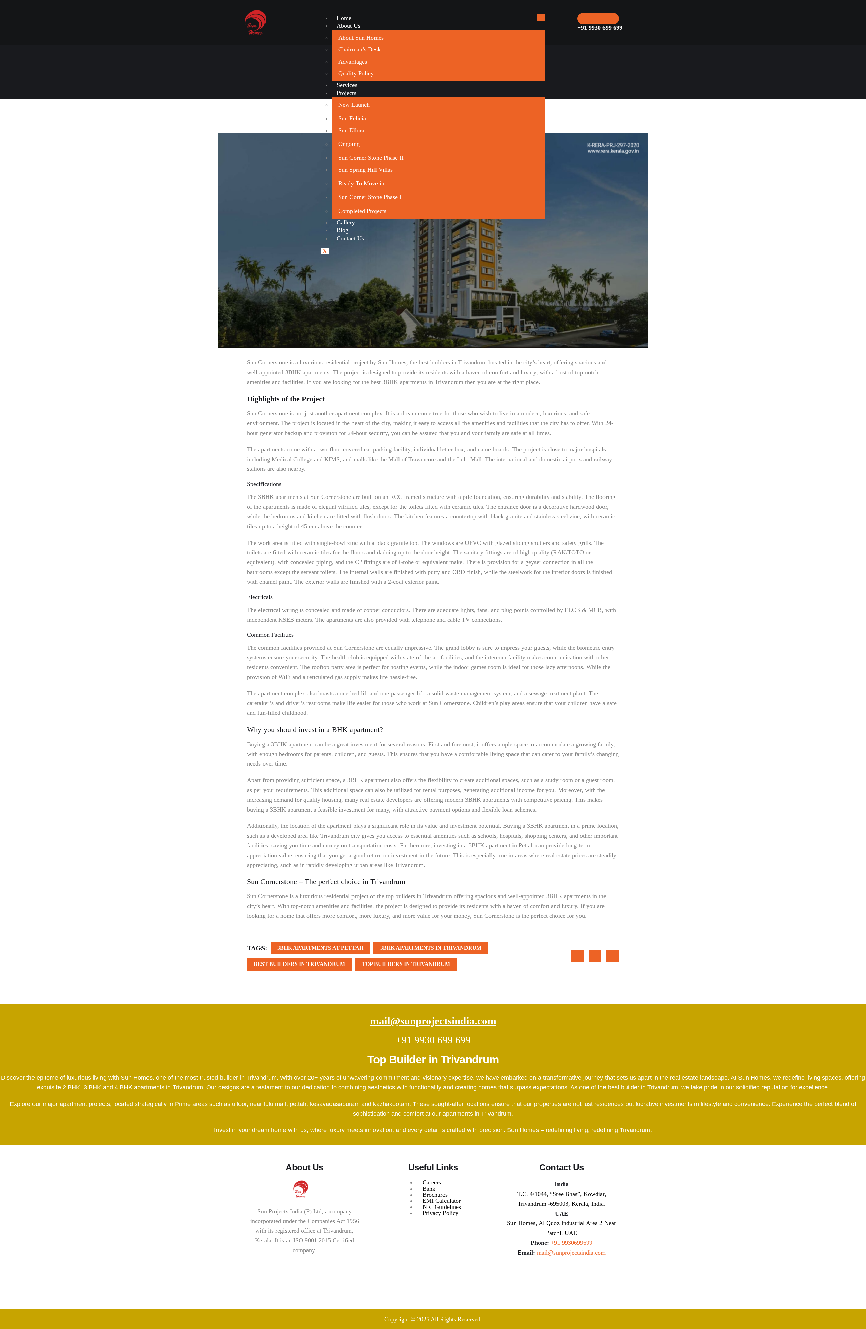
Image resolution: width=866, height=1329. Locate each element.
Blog (342, 230)
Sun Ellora (351, 130)
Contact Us (350, 238)
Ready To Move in (361, 183)
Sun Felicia (352, 118)
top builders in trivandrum (406, 964)
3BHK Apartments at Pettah (320, 948)
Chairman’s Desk (359, 49)
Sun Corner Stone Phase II (371, 157)
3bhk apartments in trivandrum (430, 948)
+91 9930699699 (571, 1242)
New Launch (354, 104)
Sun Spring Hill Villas (365, 169)
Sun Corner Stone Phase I (370, 197)
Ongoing (349, 143)
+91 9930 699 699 (433, 1039)
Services (347, 85)
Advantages (352, 61)
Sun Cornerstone (267, 896)
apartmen (338, 825)
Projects (346, 93)
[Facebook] (567, 1273)
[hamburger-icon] (541, 17)
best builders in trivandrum (299, 964)
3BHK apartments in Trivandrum (422, 382)
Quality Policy (356, 73)
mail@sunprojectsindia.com (433, 1021)
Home (344, 18)
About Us (348, 25)
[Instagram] (558, 1273)
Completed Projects (362, 210)
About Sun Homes (361, 37)
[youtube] (575, 1273)
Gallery (346, 222)
